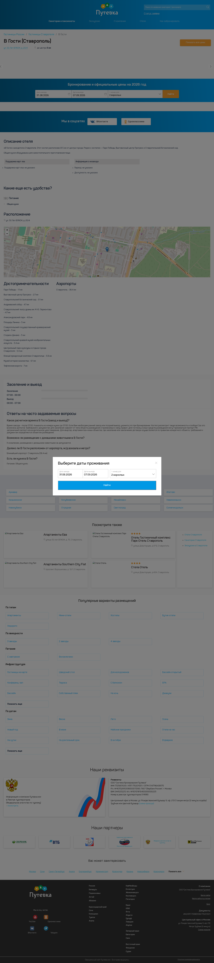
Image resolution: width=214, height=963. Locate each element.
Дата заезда (64, 471)
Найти (107, 485)
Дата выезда (89, 471)
